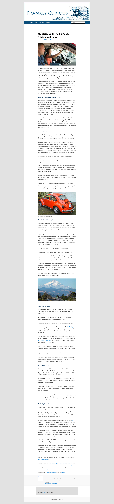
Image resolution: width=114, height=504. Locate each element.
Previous (31, 26)
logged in (44, 492)
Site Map (48, 22)
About (36, 22)
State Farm (70, 463)
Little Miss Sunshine (43, 459)
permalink (63, 472)
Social (48, 472)
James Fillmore (50, 39)
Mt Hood (72, 467)
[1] (73, 420)
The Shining (70, 327)
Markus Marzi (46, 467)
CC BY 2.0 (40, 465)
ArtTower (40, 469)
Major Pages (41, 22)
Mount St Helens (48, 436)
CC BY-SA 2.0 (55, 467)
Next (83, 26)
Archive (31, 22)
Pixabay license (48, 469)
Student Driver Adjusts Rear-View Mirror (57, 463)
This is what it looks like (44, 340)
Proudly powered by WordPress (57, 499)
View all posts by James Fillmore (51, 483)
